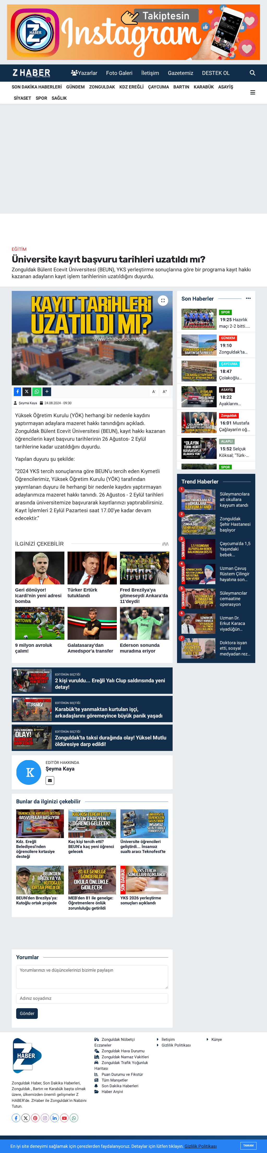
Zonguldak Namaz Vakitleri (125, 1057)
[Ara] (252, 72)
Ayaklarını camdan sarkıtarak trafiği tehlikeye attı (234, 401)
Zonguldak (229, 415)
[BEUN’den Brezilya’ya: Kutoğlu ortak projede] (40, 879)
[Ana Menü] (252, 92)
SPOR (41, 98)
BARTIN (181, 86)
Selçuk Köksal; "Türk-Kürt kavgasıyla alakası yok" (234, 452)
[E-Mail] (50, 780)
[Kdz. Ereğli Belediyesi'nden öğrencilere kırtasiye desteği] (40, 823)
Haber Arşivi (112, 1091)
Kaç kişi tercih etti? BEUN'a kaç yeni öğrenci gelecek (91, 846)
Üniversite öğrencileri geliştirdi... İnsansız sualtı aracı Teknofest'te (143, 846)
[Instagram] (45, 1118)
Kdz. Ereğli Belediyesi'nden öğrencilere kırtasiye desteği (35, 849)
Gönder (27, 1013)
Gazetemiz (180, 73)
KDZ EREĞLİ (131, 86)
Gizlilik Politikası (176, 1045)
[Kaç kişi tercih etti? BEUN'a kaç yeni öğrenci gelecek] (92, 823)
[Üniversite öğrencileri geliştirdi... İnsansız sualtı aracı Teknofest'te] (144, 823)
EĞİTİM (19, 249)
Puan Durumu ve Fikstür (122, 1074)
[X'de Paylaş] (26, 391)
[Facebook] (16, 1118)
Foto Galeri (119, 73)
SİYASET (22, 98)
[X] (25, 1118)
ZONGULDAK (102, 86)
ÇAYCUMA (158, 86)
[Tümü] (248, 298)
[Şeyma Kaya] (28, 771)
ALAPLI (227, 441)
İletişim (150, 73)
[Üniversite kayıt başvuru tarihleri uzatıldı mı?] (92, 338)
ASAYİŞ (225, 86)
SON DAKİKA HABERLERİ (37, 86)
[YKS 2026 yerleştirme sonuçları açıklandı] (144, 879)
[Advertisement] (133, 172)
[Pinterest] (35, 1118)
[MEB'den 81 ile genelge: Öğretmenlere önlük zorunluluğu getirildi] (92, 879)
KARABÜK (204, 86)
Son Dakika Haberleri (120, 1086)
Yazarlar (87, 73)
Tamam (248, 1145)
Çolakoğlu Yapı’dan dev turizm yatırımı (233, 375)
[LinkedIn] (54, 1118)
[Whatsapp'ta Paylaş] (36, 391)
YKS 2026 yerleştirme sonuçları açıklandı (140, 900)
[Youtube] (64, 1118)
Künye (216, 1039)
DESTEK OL (216, 73)
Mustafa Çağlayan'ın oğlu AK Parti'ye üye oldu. (235, 426)
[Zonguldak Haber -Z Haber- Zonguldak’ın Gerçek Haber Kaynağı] (31, 73)
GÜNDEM (75, 86)
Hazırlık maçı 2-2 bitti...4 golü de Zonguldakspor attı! (235, 323)
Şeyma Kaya (28, 403)
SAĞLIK (59, 98)
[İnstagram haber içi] (133, 31)
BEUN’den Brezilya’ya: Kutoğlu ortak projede (37, 900)
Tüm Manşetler (115, 1080)
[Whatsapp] (74, 1118)
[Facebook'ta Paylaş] (17, 391)
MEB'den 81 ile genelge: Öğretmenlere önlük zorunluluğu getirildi (90, 902)
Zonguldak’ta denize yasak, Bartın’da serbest (232, 349)
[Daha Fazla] (47, 391)
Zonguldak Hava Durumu (123, 1051)
